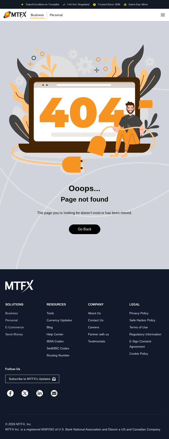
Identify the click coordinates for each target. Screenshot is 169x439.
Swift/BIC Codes (58, 348)
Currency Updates (59, 320)
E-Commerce (14, 327)
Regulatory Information (145, 334)
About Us (94, 313)
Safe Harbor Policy (142, 320)
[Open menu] (163, 15)
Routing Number (58, 355)
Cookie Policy (138, 353)
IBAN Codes (55, 341)
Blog (50, 327)
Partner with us (98, 334)
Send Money (14, 334)
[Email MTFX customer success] (54, 393)
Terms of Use (138, 327)
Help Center (55, 334)
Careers (93, 327)
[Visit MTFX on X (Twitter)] (25, 393)
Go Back (84, 229)
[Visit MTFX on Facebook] (10, 393)
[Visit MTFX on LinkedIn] (39, 393)
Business (37, 15)
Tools (50, 313)
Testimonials (96, 341)
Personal (56, 15)
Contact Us (95, 320)
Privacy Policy (139, 313)
